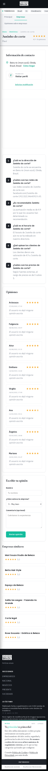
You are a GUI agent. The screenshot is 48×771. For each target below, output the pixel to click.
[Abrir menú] (4, 4)
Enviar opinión (16, 534)
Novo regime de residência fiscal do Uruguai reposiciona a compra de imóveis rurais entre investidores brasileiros (23, 719)
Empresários (8, 676)
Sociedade (7, 694)
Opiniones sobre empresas (15, 23)
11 (26, 11)
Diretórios (13, 32)
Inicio (4, 32)
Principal (8, 17)
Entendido (24, 762)
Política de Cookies (20, 753)
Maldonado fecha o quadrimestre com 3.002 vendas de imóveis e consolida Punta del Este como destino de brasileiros (23, 708)
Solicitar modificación (24, 84)
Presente (7, 689)
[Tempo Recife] (24, 3)
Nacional (7, 681)
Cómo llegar (29, 66)
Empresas (21, 17)
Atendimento (36, 11)
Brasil (20, 11)
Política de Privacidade (32, 767)
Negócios (7, 685)
